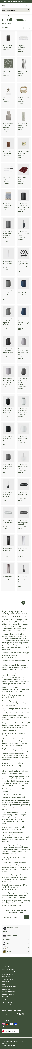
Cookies (4, 984)
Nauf (13, 1045)
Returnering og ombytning (9, 972)
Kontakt (4, 964)
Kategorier (11, 16)
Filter (6, 28)
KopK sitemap (6, 989)
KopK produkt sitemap (8, 991)
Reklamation (5, 982)
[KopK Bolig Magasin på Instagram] (17, 1014)
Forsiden (4, 16)
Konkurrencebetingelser (9, 986)
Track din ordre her (7, 979)
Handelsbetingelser (8, 974)
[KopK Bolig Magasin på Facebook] (20, 1014)
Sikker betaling (6, 967)
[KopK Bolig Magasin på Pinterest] (23, 1014)
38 (19, 602)
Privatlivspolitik (6, 977)
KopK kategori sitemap (8, 994)
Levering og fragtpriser (8, 969)
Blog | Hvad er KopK (7, 1005)
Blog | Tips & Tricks (7, 1002)
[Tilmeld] (26, 917)
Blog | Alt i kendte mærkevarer (11, 1000)
